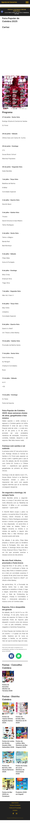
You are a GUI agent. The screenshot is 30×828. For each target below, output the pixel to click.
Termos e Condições (15, 805)
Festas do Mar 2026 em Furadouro (7, 794)
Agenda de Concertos (9, 2)
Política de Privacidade (15, 807)
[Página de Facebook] (13, 813)
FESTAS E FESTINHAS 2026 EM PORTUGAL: (17, 11)
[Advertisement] (15, 53)
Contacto (15, 810)
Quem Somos (15, 802)
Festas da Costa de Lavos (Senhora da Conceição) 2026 (21, 770)
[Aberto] (27, 2)
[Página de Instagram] (16, 813)
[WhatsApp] (19, 656)
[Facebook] (11, 656)
